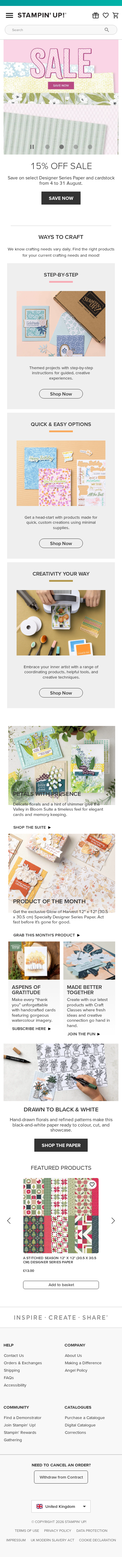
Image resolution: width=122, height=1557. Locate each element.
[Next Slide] (113, 1226)
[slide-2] (76, 147)
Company (75, 1345)
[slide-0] (47, 147)
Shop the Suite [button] (29, 827)
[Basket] (115, 15)
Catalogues (78, 1407)
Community (16, 1407)
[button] (95, 15)
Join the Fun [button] (81, 1033)
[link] (105, 15)
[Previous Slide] (9, 1226)
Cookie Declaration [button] (97, 1540)
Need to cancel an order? (61, 1465)
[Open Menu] (9, 15)
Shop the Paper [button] (61, 1145)
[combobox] (61, 30)
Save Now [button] (61, 198)
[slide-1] (61, 147)
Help (9, 1345)
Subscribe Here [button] (29, 1028)
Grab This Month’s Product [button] (44, 935)
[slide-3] (90, 147)
